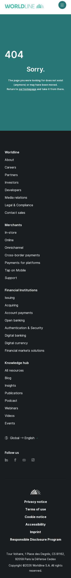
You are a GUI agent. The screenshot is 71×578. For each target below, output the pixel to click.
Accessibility (35, 524)
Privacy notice (35, 502)
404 (14, 54)
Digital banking (15, 335)
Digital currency (16, 343)
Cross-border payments (22, 255)
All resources (14, 370)
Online (9, 240)
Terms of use (35, 509)
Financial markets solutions (24, 350)
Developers (13, 190)
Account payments (19, 313)
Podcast (11, 401)
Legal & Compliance (19, 205)
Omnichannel (14, 248)
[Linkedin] (6, 460)
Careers (10, 167)
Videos (10, 416)
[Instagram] (33, 460)
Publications (14, 393)
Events (10, 423)
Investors (12, 182)
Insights (10, 385)
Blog (8, 378)
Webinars (11, 408)
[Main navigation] (62, 5)
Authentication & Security (24, 328)
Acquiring (11, 305)
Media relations (16, 197)
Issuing (10, 298)
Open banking (15, 320)
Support (11, 278)
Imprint (35, 532)
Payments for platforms (22, 263)
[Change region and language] (37, 438)
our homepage (27, 89)
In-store (11, 232)
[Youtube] (24, 460)
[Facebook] (15, 460)
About (9, 160)
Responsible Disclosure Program (35, 539)
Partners (11, 175)
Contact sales (15, 213)
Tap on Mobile (15, 270)
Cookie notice (35, 517)
